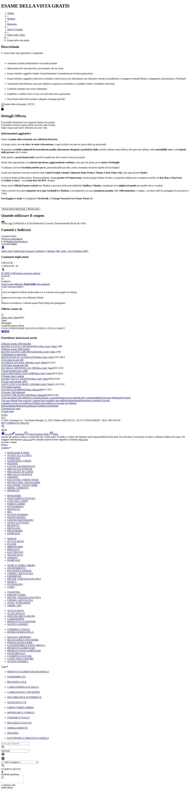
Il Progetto (126, 397)
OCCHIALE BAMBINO (13, 389)
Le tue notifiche (60, 400)
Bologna (5, 406)
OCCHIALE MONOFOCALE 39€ (18, 368)
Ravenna (48, 406)
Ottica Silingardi (33, 389)
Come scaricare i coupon (28, 400)
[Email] (8, 331)
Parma (27, 406)
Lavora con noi (18, 403)
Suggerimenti (74, 400)
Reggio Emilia (37, 406)
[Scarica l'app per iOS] (7, 411)
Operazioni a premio (89, 400)
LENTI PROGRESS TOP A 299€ (17, 373)
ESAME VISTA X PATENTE (15, 379)
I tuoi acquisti (46, 400)
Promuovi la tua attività (68, 397)
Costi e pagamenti (87, 397)
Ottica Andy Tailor (10, 317)
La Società (104, 400)
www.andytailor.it (14, 239)
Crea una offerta (8, 400)
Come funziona (8, 397)
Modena (20, 406)
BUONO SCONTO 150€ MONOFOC (20, 346)
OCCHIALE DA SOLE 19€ (15, 362)
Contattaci (6, 403)
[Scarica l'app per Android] (11, 408)
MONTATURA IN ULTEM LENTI (18, 357)
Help (98, 397)
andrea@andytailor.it (17, 241)
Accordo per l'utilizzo (66, 403)
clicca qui (27, 439)
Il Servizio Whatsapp (111, 397)
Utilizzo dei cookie (42, 403)
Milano (12, 406)
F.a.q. (53, 403)
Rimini (55, 406)
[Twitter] (5, 331)
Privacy (29, 403)
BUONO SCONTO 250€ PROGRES (19, 352)
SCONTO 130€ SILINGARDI (16, 395)
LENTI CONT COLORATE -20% (18, 384)
